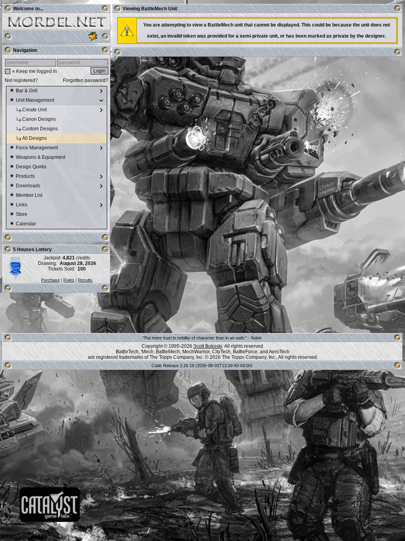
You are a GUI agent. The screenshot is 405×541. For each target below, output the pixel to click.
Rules (68, 280)
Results (85, 280)
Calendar (26, 224)
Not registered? (21, 80)
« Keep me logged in (34, 71)
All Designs (35, 138)
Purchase (50, 280)
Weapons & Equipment (41, 157)
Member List (30, 195)
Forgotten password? (85, 80)
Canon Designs (39, 119)
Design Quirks (31, 167)
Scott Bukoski (207, 346)
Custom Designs (40, 128)
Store (22, 214)
